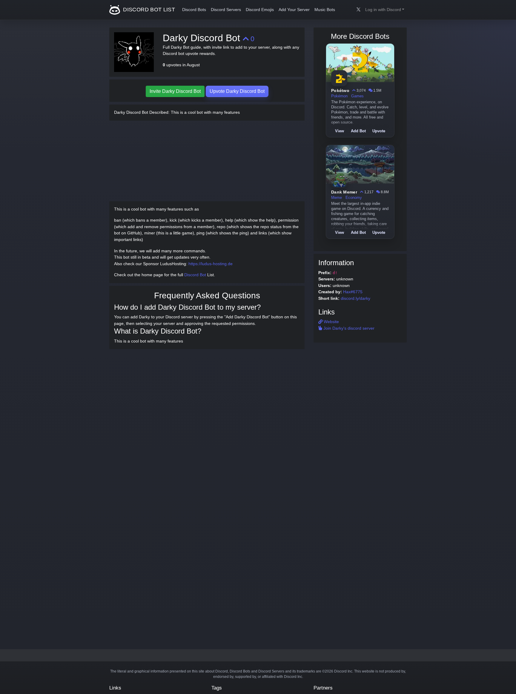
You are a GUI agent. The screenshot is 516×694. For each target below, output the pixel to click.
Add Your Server (294, 9)
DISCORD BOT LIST (148, 10)
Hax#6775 (353, 291)
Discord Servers (226, 9)
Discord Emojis (260, 9)
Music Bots (324, 9)
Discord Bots (194, 9)
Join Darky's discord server (348, 328)
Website (330, 321)
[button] (385, 9)
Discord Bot (195, 274)
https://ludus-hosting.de (210, 263)
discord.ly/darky (355, 298)
